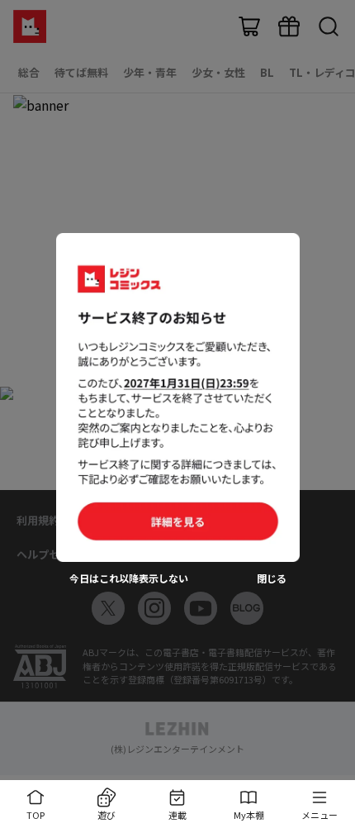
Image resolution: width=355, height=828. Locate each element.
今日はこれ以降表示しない (128, 578)
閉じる (271, 578)
